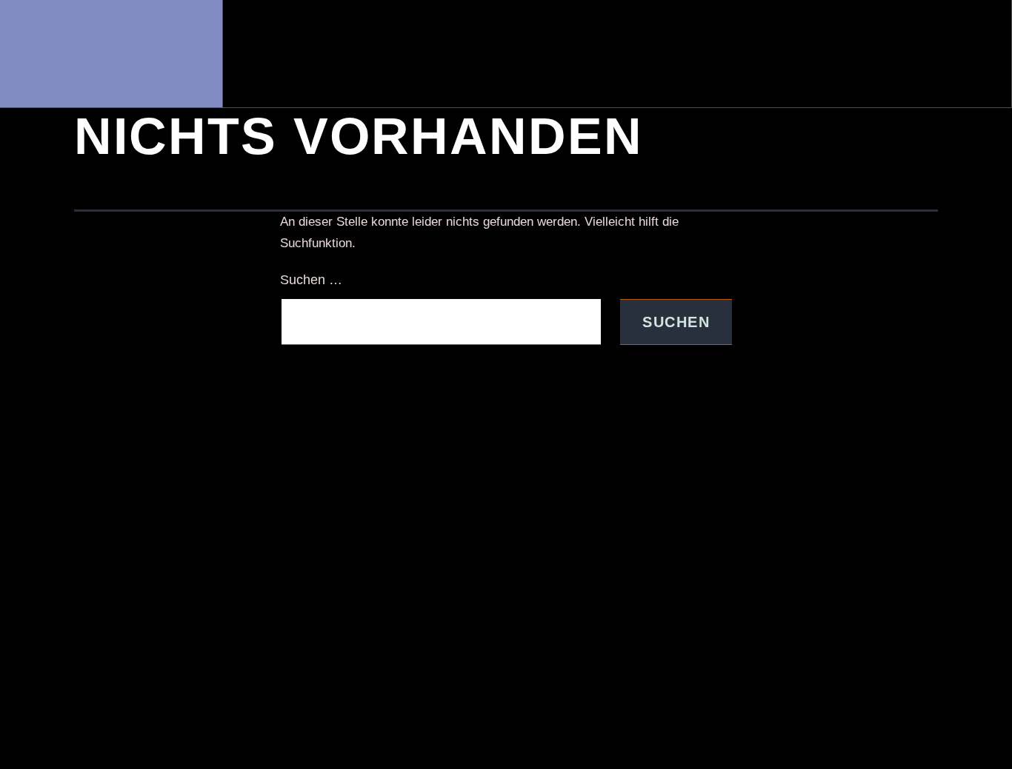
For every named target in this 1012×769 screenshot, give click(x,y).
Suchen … (311, 279)
